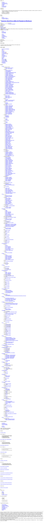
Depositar (5, 29)
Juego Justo (3, 506)
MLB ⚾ (3, 50)
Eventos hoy (3, 62)
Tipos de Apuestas (4, 423)
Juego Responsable (4, 507)
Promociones (4, 35)
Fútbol (3, 492)
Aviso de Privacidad (5, 505)
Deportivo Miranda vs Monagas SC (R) (4, 445)
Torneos (3, 37)
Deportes (3, 2)
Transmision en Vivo (5, 3)
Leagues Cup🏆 (4, 52)
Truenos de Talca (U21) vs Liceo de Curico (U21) (5, 474)
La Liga (3, 51)
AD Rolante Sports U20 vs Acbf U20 (4, 487)
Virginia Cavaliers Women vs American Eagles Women (6, 484)
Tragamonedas (4, 6)
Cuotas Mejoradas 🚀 (5, 53)
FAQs (3, 17)
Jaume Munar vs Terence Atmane (3, 460)
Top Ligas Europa (4, 60)
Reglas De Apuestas (5, 424)
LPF (2, 49)
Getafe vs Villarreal (4, 494)
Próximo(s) (3, 426)
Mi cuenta (1, 26)
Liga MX (3, 56)
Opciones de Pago (4, 36)
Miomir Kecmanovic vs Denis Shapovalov (4, 469)
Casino (3, 5)
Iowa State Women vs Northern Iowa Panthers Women (6, 482)
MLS (2, 58)
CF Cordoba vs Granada (3, 432)
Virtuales (3, 4)
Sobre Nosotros (4, 504)
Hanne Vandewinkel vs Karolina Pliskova (4, 466)
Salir (7, 29)
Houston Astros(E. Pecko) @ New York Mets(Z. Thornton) (6, 479)
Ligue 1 (3, 57)
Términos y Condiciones (5, 18)
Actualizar (2, 29)
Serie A (3, 54)
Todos (1, 428)
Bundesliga (3, 55)
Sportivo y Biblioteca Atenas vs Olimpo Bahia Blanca (5, 439)
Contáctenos (3, 508)
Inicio (3, 34)
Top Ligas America (4, 61)
